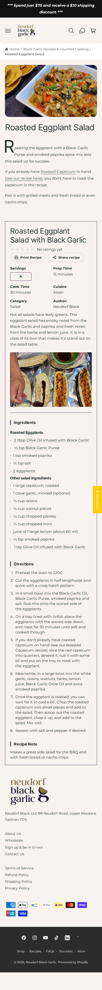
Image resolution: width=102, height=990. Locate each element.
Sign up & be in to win (24, 847)
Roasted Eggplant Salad (24, 54)
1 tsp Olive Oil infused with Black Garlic (49, 547)
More (81, 951)
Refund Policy (17, 875)
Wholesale (14, 840)
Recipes (35, 951)
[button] (7, 30)
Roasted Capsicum (58, 171)
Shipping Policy (18, 881)
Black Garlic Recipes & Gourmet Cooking (56, 49)
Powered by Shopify (73, 962)
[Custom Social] (78, 937)
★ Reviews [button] (97, 499)
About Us (13, 833)
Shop (21, 951)
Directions (24, 563)
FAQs (50, 951)
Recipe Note (25, 744)
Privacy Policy (17, 888)
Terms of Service (19, 868)
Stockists (66, 951)
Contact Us (14, 854)
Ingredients (25, 422)
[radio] (12, 249)
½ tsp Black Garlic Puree (36, 447)
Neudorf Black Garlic (41, 962)
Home (14, 49)
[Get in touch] (82, 30)
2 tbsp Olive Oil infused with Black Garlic (51, 440)
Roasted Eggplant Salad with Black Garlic (48, 235)
